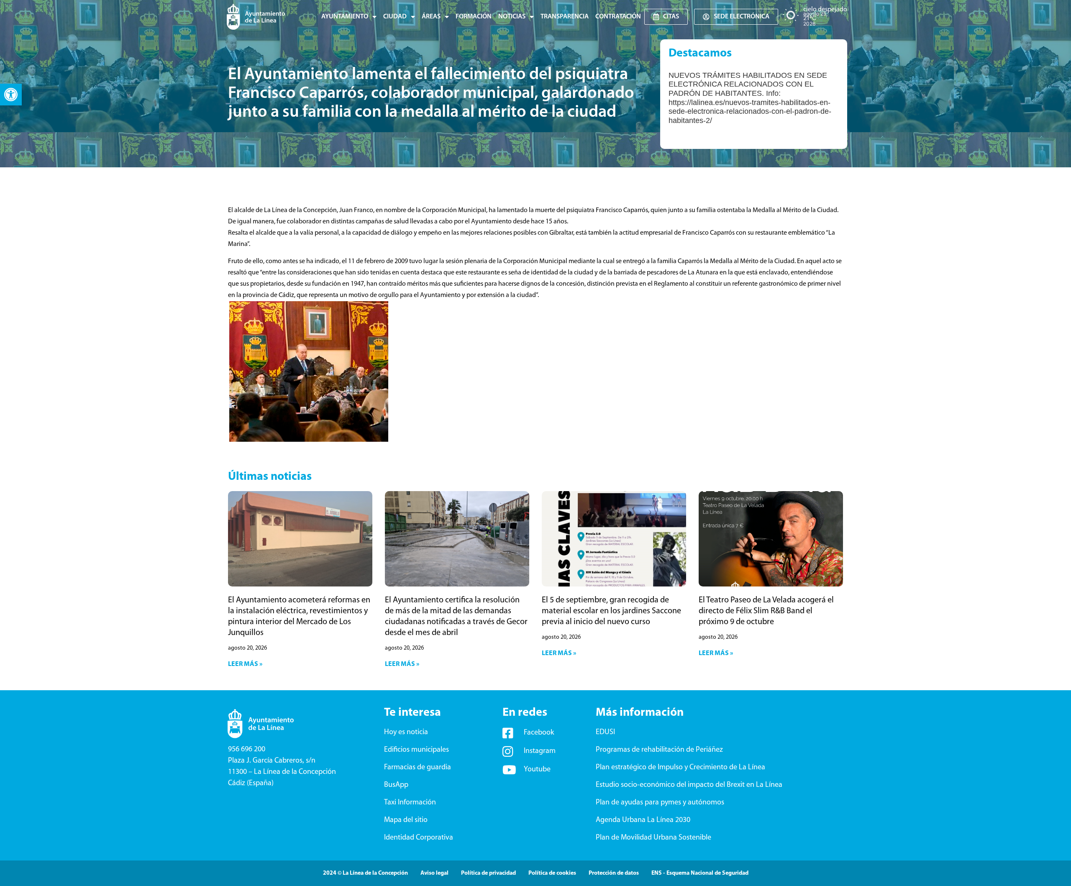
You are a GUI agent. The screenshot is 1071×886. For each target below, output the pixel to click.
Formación (474, 16)
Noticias (511, 16)
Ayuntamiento (344, 16)
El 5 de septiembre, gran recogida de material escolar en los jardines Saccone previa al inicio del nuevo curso (611, 611)
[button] (11, 94)
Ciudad (395, 16)
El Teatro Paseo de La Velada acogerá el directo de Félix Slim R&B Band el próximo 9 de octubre (766, 611)
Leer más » (245, 664)
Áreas (431, 16)
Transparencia (565, 16)
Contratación (618, 16)
